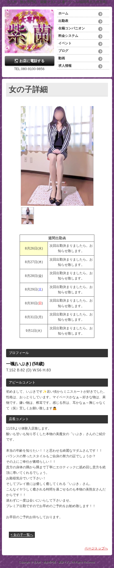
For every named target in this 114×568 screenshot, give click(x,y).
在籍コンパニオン (71, 28)
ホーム (63, 13)
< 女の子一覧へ (22, 535)
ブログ (63, 51)
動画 (61, 58)
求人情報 (65, 66)
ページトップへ (96, 548)
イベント (65, 43)
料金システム (68, 36)
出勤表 (63, 21)
